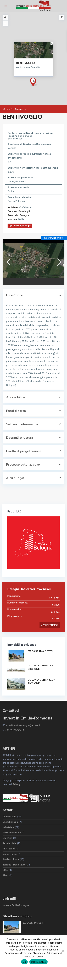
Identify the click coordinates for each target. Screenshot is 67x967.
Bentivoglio (25, 211)
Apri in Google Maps (20, 225)
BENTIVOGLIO (25, 63)
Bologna (24, 215)
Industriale (8, 827)
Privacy (16, 784)
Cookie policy (38, 961)
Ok (24, 961)
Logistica (7, 838)
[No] (62, 951)
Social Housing (10, 822)
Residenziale (9, 843)
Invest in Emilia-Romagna (16, 905)
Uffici (5, 870)
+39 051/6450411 (14, 730)
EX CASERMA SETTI (40, 651)
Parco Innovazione (12, 832)
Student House (11, 859)
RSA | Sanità (9, 848)
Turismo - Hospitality (14, 864)
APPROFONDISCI (49, 625)
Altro (5, 875)
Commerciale (9, 816)
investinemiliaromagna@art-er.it (23, 725)
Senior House (10, 854)
